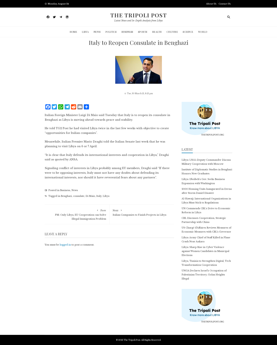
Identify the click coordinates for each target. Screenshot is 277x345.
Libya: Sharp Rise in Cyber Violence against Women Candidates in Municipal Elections (205, 251)
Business (127, 31)
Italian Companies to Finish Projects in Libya (139, 212)
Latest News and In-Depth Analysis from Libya (138, 20)
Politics (111, 31)
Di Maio (90, 196)
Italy (98, 196)
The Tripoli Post (138, 15)
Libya (85, 31)
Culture (172, 31)
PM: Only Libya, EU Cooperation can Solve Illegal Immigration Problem (80, 214)
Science (188, 31)
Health (157, 31)
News (97, 31)
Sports (142, 31)
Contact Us (225, 3)
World (202, 31)
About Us (211, 3)
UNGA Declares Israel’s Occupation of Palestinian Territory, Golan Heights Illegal (204, 274)
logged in (65, 244)
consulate (78, 196)
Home (73, 31)
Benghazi (66, 196)
